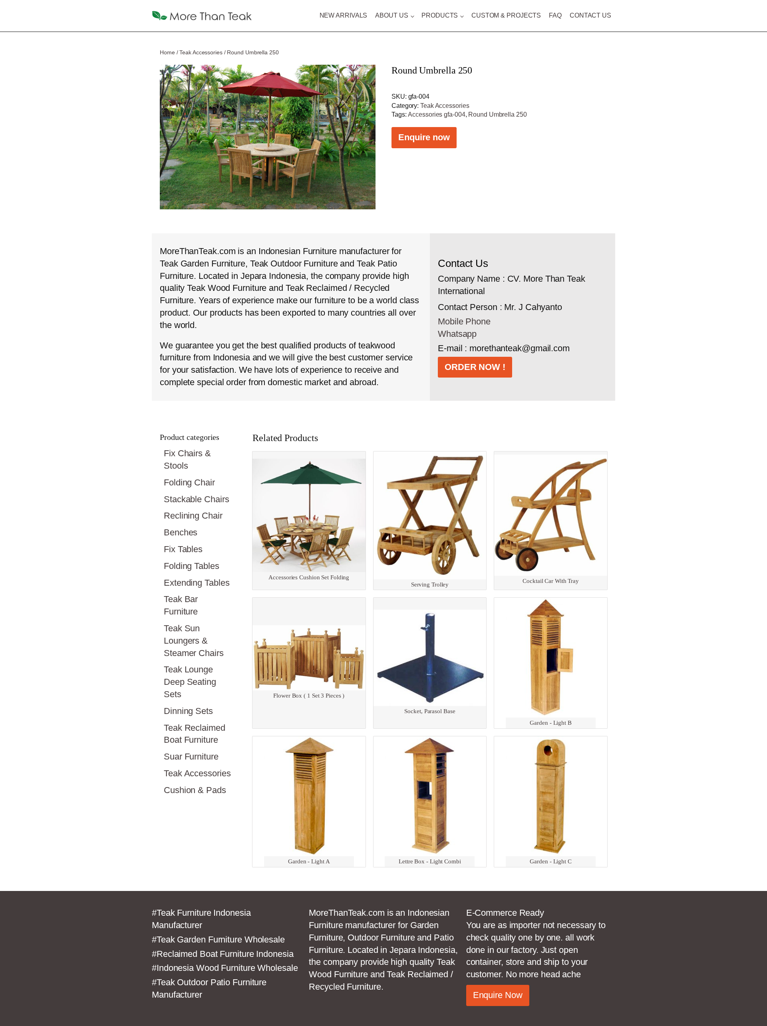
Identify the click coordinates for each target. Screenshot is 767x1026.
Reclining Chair (193, 516)
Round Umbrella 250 (497, 114)
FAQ (555, 15)
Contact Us (590, 15)
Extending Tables (196, 583)
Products (439, 15)
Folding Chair (189, 482)
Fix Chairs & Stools (187, 459)
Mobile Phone (464, 321)
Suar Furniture (191, 757)
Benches (180, 532)
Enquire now (424, 137)
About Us (391, 15)
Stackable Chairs (196, 499)
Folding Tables (191, 566)
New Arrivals (344, 15)
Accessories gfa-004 (436, 114)
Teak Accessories (200, 52)
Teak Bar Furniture (181, 605)
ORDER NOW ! (475, 367)
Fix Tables (183, 549)
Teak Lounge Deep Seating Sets (190, 681)
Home (167, 52)
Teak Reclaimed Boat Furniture (194, 734)
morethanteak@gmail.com (519, 348)
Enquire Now (498, 995)
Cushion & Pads (195, 790)
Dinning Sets (188, 711)
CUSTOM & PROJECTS (506, 15)
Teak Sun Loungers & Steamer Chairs (194, 640)
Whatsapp (457, 334)
